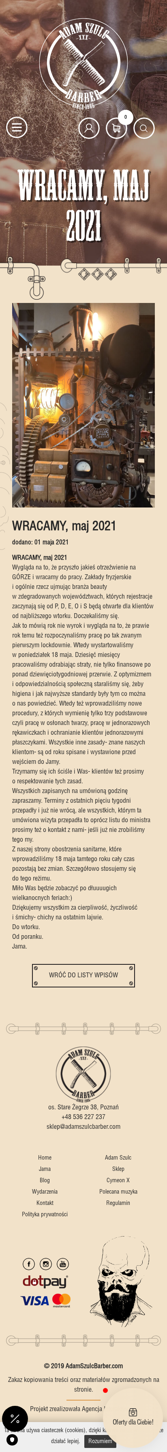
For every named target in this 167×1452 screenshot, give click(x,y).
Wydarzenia (45, 1192)
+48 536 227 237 (83, 1117)
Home (44, 1158)
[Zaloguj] (89, 128)
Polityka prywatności (45, 1214)
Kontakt (45, 1203)
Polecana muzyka (118, 1192)
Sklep (118, 1169)
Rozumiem (100, 1441)
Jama (45, 1169)
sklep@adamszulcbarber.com (83, 1127)
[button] (15, 1419)
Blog (45, 1180)
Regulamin (118, 1203)
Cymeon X (118, 1180)
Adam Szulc (118, 1158)
